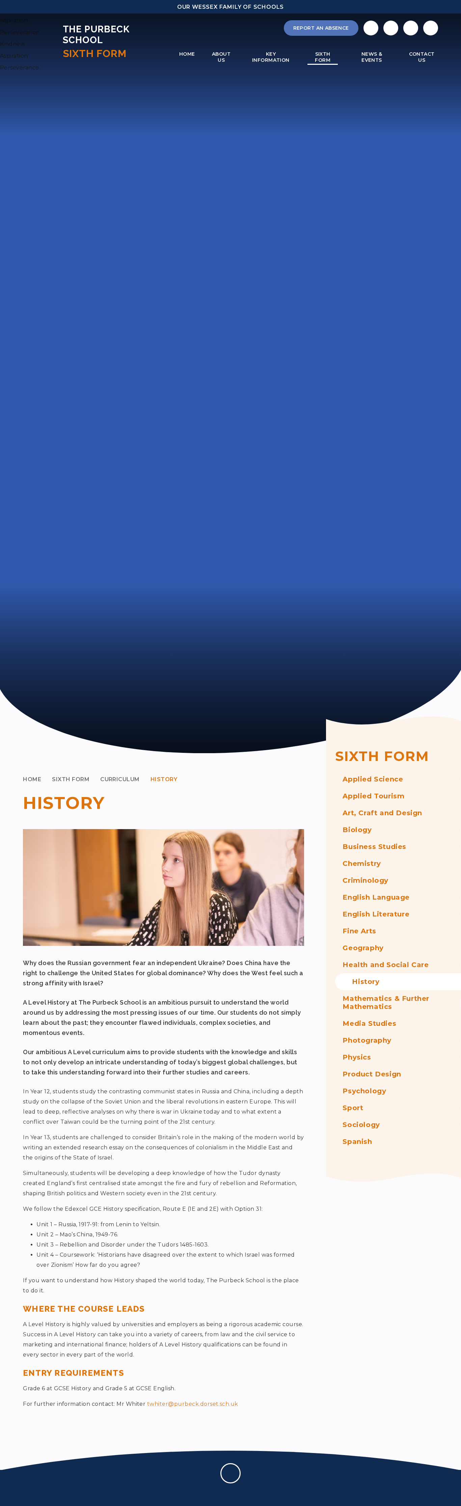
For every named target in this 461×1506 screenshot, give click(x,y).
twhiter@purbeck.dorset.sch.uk (192, 1404)
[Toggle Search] (410, 28)
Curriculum (120, 779)
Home (32, 779)
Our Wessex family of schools (230, 7)
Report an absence (321, 28)
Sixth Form (70, 779)
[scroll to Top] (230, 1473)
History (164, 779)
